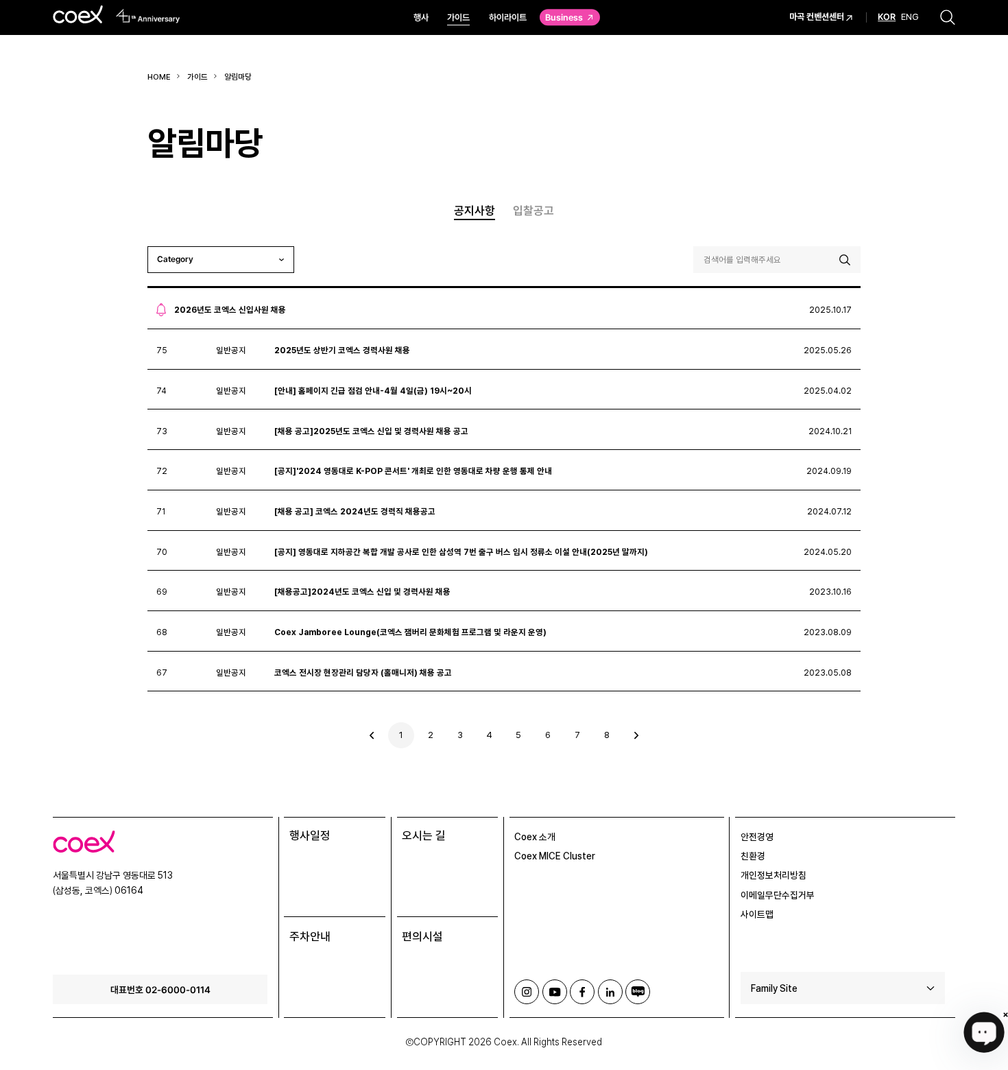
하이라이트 (508, 17)
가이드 (458, 17)
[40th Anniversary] (148, 16)
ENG (910, 17)
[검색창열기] (947, 17)
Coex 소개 (534, 836)
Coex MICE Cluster (554, 856)
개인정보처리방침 (773, 875)
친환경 (753, 856)
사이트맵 (757, 914)
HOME (159, 77)
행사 (421, 17)
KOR (887, 17)
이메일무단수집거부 (778, 895)
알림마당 (238, 77)
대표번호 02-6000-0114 (160, 989)
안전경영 (757, 836)
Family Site (774, 988)
